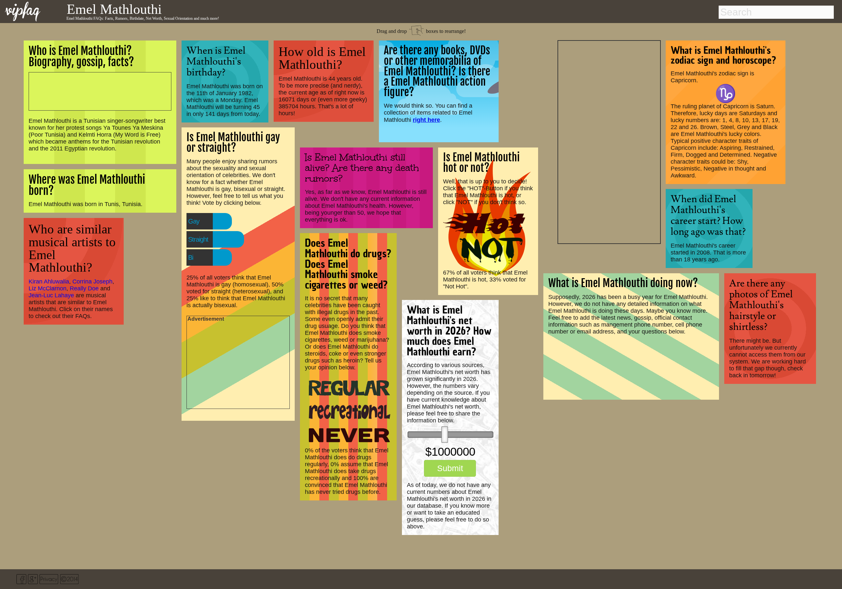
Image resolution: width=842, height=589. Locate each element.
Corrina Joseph (92, 281)
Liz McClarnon (47, 288)
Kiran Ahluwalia (49, 281)
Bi (190, 257)
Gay (193, 221)
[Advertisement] (609, 141)
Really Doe (84, 288)
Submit (450, 468)
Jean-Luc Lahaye (51, 295)
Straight (198, 239)
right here (426, 119)
